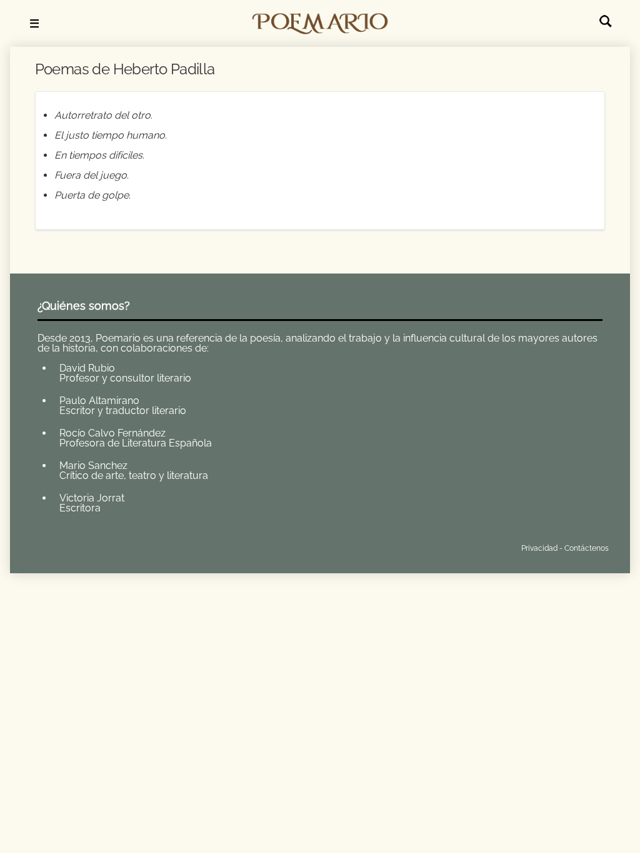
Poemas (130, 545)
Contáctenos (586, 548)
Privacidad (539, 548)
